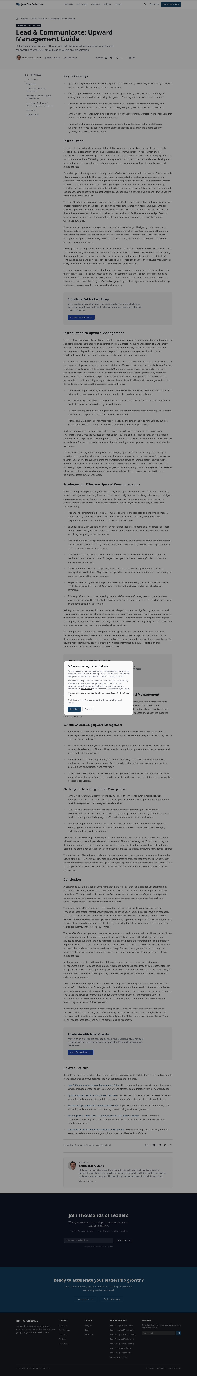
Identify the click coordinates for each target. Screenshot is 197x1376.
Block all (88, 709)
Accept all (74, 709)
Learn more (86, 688)
